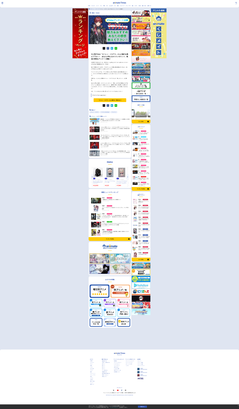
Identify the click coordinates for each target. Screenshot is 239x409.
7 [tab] (145, 118)
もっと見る (141, 121)
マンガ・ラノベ (122, 5)
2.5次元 (139, 5)
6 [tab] (144, 118)
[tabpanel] (141, 113)
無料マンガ (149, 5)
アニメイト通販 (140, 362)
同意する (142, 406)
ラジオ (107, 5)
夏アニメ (103, 365)
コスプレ (135, 5)
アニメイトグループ (141, 365)
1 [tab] (136, 118)
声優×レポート (104, 376)
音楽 (132, 5)
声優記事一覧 (104, 371)
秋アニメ (103, 367)
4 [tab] (141, 118)
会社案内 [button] (139, 359)
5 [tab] (142, 118)
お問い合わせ (116, 367)
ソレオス (127, 365)
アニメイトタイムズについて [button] (119, 359)
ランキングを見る (110, 238)
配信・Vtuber (144, 5)
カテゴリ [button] (91, 359)
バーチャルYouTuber (105, 112)
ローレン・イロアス (94, 112)
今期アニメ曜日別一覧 (105, 362)
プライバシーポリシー (117, 362)
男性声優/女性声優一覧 (106, 373)
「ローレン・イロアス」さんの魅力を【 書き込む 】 (110, 100)
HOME (89, 5)
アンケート (114, 112)
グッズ (115, 5)
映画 (118, 5)
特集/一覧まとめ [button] (105, 359)
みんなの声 (111, 5)
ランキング (93, 5)
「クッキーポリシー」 (114, 407)
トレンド (97, 5)
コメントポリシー (117, 365)
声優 (104, 5)
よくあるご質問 (116, 368)
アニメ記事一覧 (104, 370)
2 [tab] (137, 118)
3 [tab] (139, 118)
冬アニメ (103, 368)
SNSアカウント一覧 (117, 370)
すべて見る (141, 259)
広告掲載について (117, 371)
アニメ (101, 5)
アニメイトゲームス (129, 362)
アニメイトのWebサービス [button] (130, 359)
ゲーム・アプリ (128, 5)
